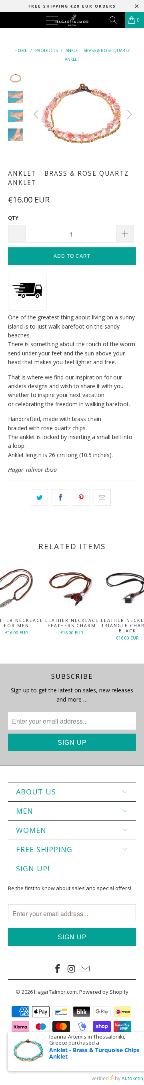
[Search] (116, 20)
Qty (13, 217)
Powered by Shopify (103, 991)
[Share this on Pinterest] (81, 497)
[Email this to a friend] (102, 497)
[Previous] (37, 114)
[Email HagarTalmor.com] (86, 969)
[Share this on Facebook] (60, 497)
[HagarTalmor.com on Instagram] (72, 969)
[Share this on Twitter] (39, 497)
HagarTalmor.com (55, 991)
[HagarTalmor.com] (72, 20)
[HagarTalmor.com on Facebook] (58, 969)
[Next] (128, 114)
